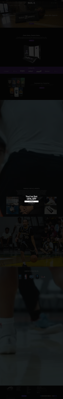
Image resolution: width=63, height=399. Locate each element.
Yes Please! (31, 201)
